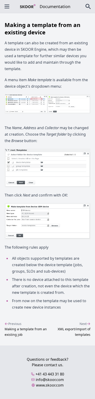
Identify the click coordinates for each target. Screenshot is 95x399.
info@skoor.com (50, 379)
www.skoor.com (50, 385)
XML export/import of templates (74, 329)
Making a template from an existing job (26, 329)
